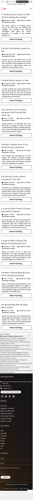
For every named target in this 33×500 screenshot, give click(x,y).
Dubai (2, 441)
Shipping (21, 488)
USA (2, 431)
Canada (3, 436)
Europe (3, 438)
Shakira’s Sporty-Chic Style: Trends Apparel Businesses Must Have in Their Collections (13, 339)
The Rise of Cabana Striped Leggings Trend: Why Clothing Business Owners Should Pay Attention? (14, 353)
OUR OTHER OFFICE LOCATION (10, 392)
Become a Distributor (8, 411)
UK (1, 449)
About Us (4, 406)
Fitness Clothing (6, 418)
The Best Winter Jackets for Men (15, 80)
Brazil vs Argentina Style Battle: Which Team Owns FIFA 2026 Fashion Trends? (15, 357)
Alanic (15, 484)
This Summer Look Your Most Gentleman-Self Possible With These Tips (13, 112)
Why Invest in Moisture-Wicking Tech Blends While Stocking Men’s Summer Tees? (15, 368)
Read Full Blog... (16, 39)
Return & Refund (14, 488)
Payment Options (6, 413)
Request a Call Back (7, 408)
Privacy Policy (7, 488)
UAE (2, 446)
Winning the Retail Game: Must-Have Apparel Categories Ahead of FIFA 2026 (13, 361)
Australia (4, 433)
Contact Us (26, 488)
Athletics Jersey (6, 421)
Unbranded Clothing (7, 416)
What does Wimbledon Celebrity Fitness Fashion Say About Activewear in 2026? (15, 350)
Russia (3, 443)
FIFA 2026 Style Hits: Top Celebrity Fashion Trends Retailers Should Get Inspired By (15, 346)
